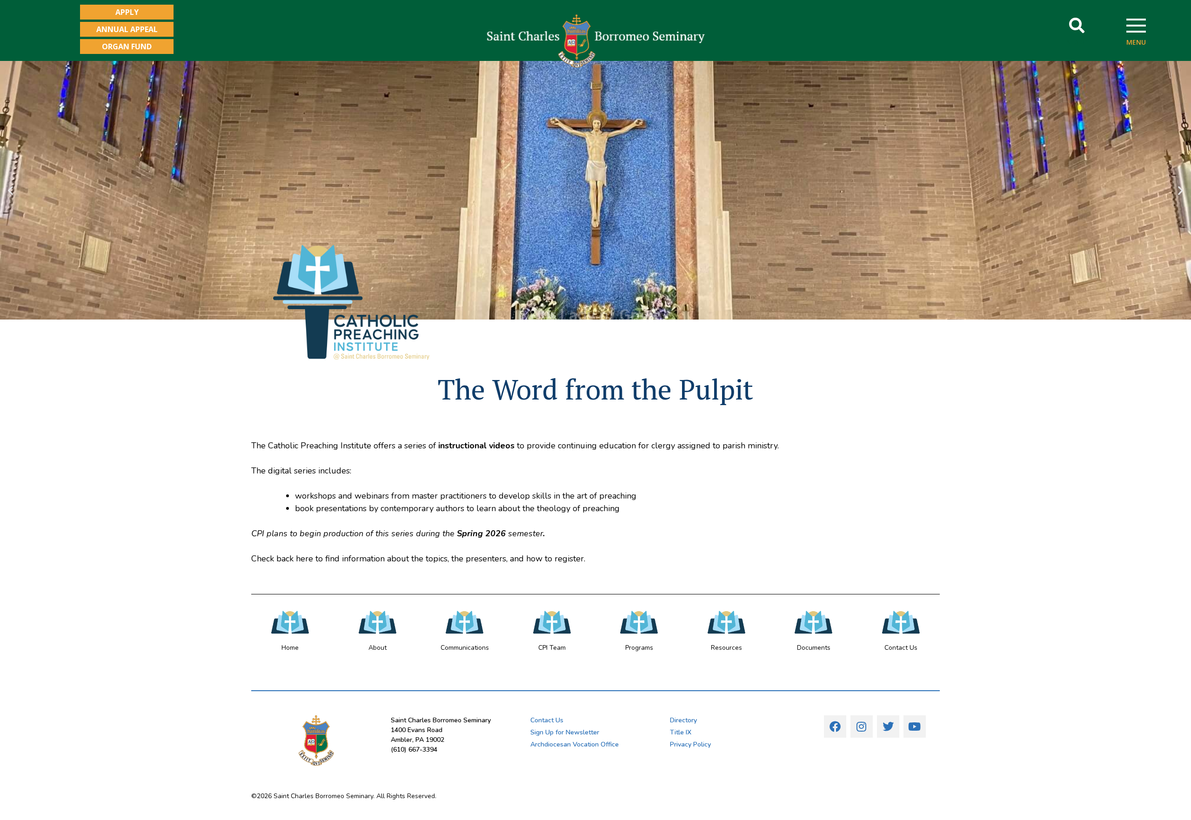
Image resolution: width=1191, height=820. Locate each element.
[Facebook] (835, 726)
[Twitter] (888, 726)
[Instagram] (861, 726)
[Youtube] (914, 726)
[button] (1077, 26)
